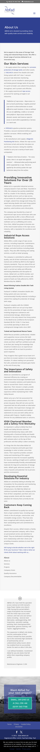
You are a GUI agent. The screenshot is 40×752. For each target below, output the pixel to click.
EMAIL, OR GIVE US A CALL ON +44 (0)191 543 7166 (20, 703)
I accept (12, 749)
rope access (26, 91)
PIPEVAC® (9, 128)
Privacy (16, 724)
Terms (9, 724)
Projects (7, 567)
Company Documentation (12, 576)
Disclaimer (19, 727)
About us (7, 561)
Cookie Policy (26, 724)
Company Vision (9, 570)
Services (7, 564)
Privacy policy (26, 749)
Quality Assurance (10, 573)
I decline (18, 749)
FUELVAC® (9, 73)
